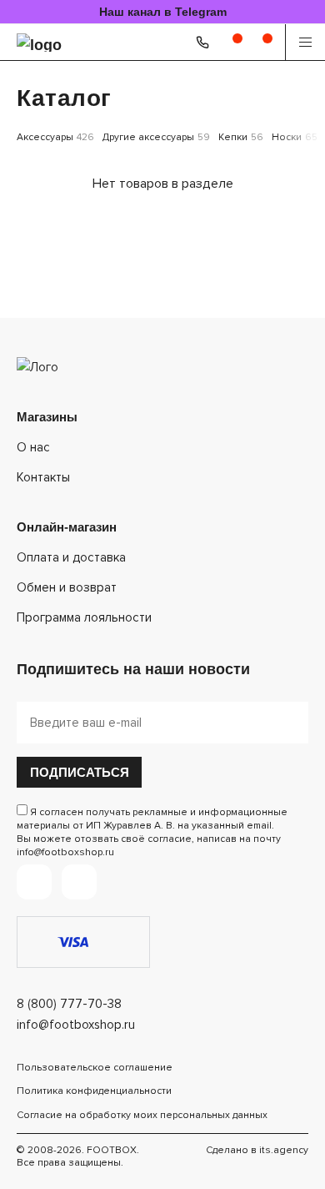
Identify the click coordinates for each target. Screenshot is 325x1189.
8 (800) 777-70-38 (69, 1003)
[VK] (79, 881)
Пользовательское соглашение (94, 1067)
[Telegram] (34, 881)
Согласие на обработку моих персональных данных (142, 1115)
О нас (33, 447)
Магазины (47, 417)
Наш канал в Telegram (163, 11)
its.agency (283, 1150)
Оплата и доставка (71, 557)
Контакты (43, 477)
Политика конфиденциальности (94, 1091)
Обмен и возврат (67, 587)
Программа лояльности (84, 617)
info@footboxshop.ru (76, 1024)
